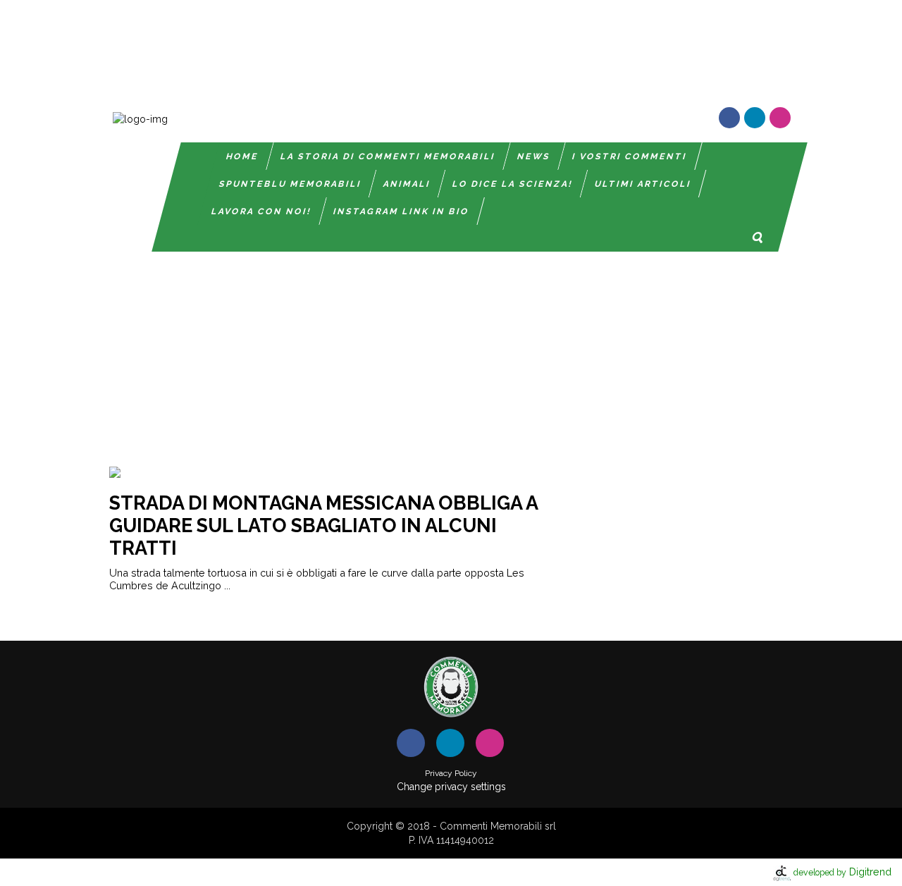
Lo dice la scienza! (512, 184)
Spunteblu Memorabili (290, 184)
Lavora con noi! (261, 211)
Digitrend (842, 872)
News (534, 156)
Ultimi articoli (643, 184)
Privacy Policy (451, 773)
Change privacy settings (451, 786)
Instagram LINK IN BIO (401, 211)
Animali (407, 184)
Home (242, 156)
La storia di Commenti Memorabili (388, 156)
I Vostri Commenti (629, 156)
